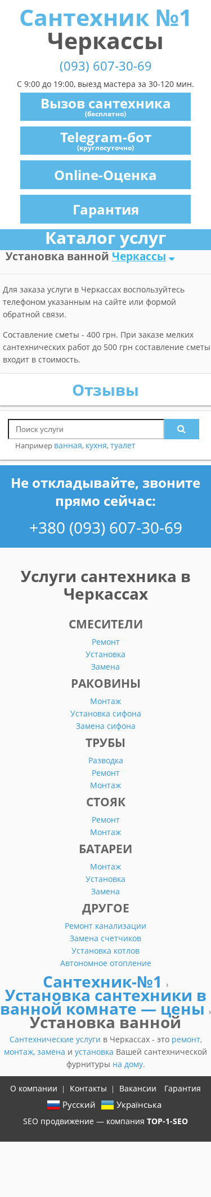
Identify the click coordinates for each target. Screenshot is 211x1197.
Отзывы (105, 389)
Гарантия (106, 209)
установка (95, 1051)
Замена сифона (106, 725)
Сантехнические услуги (56, 1039)
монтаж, (20, 1051)
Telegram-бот (105, 140)
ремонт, (187, 1039)
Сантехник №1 (105, 28)
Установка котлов (105, 950)
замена (52, 1051)
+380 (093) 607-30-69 (105, 527)
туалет (123, 445)
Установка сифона (105, 713)
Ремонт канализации (105, 925)
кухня (96, 445)
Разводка (105, 760)
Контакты (88, 1088)
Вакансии (137, 1088)
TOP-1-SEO (167, 1121)
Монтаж (105, 701)
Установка (105, 654)
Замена (105, 666)
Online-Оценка (105, 174)
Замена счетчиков (105, 938)
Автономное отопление (105, 963)
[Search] (181, 429)
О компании (33, 1088)
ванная (68, 445)
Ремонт (106, 641)
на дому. (129, 1064)
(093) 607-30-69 (106, 65)
